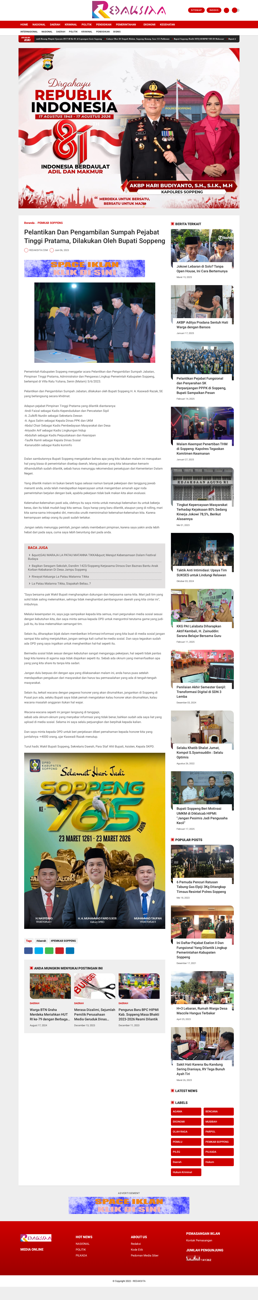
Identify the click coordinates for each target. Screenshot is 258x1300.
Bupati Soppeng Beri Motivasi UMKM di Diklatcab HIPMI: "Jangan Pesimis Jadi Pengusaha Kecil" (202, 816)
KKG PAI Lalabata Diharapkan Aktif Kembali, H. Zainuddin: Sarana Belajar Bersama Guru (199, 631)
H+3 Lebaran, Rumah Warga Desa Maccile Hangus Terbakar (202, 1010)
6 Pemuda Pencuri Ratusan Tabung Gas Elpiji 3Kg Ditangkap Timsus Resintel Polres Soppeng (201, 886)
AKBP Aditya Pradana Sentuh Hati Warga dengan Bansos (202, 324)
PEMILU (177, 1141)
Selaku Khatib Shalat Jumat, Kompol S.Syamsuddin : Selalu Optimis (200, 752)
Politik (73, 31)
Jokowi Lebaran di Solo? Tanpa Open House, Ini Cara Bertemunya (202, 268)
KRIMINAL (71, 24)
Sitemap (196, 10)
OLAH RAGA (180, 1131)
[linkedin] (70, 950)
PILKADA (210, 1151)
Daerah (60, 31)
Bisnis (117, 31)
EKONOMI (149, 24)
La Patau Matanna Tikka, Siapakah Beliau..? (61, 583)
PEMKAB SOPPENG (50, 223)
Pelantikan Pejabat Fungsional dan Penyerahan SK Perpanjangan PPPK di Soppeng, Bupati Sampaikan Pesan (201, 385)
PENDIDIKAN (103, 24)
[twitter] (25, 10)
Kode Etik (137, 1249)
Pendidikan (103, 31)
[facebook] (20, 10)
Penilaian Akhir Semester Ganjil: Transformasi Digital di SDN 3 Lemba (201, 691)
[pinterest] (59, 950)
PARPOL (210, 1131)
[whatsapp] (49, 950)
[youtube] (35, 10)
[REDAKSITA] (129, 18)
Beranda (29, 223)
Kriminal (86, 31)
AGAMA (177, 1111)
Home (24, 24)
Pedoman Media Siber (144, 1255)
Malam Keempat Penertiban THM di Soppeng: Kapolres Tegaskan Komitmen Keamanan (202, 448)
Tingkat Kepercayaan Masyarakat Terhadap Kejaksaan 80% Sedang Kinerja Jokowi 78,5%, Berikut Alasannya (202, 512)
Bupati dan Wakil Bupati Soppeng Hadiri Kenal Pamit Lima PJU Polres (217, 39)
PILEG (176, 1151)
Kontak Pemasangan (199, 1240)
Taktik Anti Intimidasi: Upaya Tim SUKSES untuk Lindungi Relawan (202, 572)
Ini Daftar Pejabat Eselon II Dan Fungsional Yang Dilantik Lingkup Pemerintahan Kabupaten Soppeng (202, 950)
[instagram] (30, 10)
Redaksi (136, 1244)
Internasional (29, 31)
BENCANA (211, 1111)
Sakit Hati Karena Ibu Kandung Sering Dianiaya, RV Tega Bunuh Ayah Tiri (201, 1069)
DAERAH (55, 24)
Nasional (47, 31)
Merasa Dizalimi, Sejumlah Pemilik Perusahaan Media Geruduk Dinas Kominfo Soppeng (94, 1015)
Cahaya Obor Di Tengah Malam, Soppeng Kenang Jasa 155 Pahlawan (94, 39)
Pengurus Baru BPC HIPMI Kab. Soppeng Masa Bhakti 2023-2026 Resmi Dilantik (139, 1014)
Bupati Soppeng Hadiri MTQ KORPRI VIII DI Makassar (156, 39)
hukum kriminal (182, 1172)
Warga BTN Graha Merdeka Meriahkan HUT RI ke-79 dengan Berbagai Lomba (49, 1015)
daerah (42, 940)
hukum (209, 1161)
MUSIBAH (211, 1121)
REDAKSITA (139, 1281)
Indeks (214, 10)
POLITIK (87, 24)
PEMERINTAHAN (126, 24)
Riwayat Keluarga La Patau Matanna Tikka (60, 576)
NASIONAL (39, 24)
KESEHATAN (167, 24)
